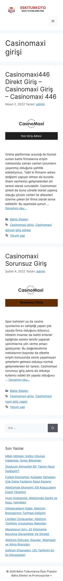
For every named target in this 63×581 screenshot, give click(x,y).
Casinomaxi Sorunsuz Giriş (26, 259)
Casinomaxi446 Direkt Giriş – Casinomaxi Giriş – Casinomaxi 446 (31, 85)
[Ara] (53, 428)
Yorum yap (17, 235)
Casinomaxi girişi (22, 225)
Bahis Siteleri (19, 219)
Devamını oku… (16, 208)
